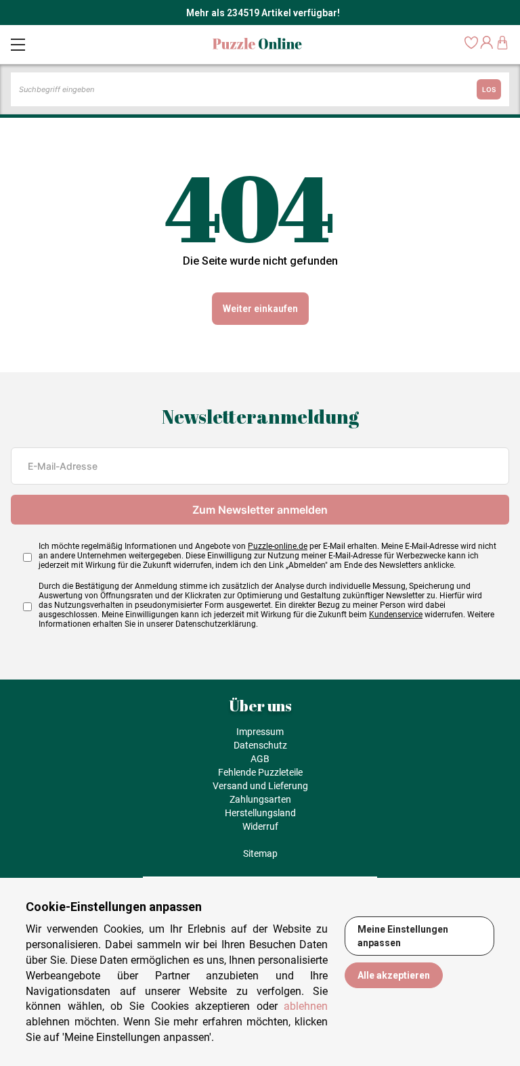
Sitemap (260, 853)
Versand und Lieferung (260, 785)
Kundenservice (395, 614)
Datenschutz (260, 745)
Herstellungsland (260, 812)
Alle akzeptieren (394, 975)
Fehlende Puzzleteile (260, 772)
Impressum (260, 731)
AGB (260, 758)
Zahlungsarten (260, 799)
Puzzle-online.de (277, 546)
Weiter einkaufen (260, 308)
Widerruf (260, 826)
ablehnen (306, 1006)
